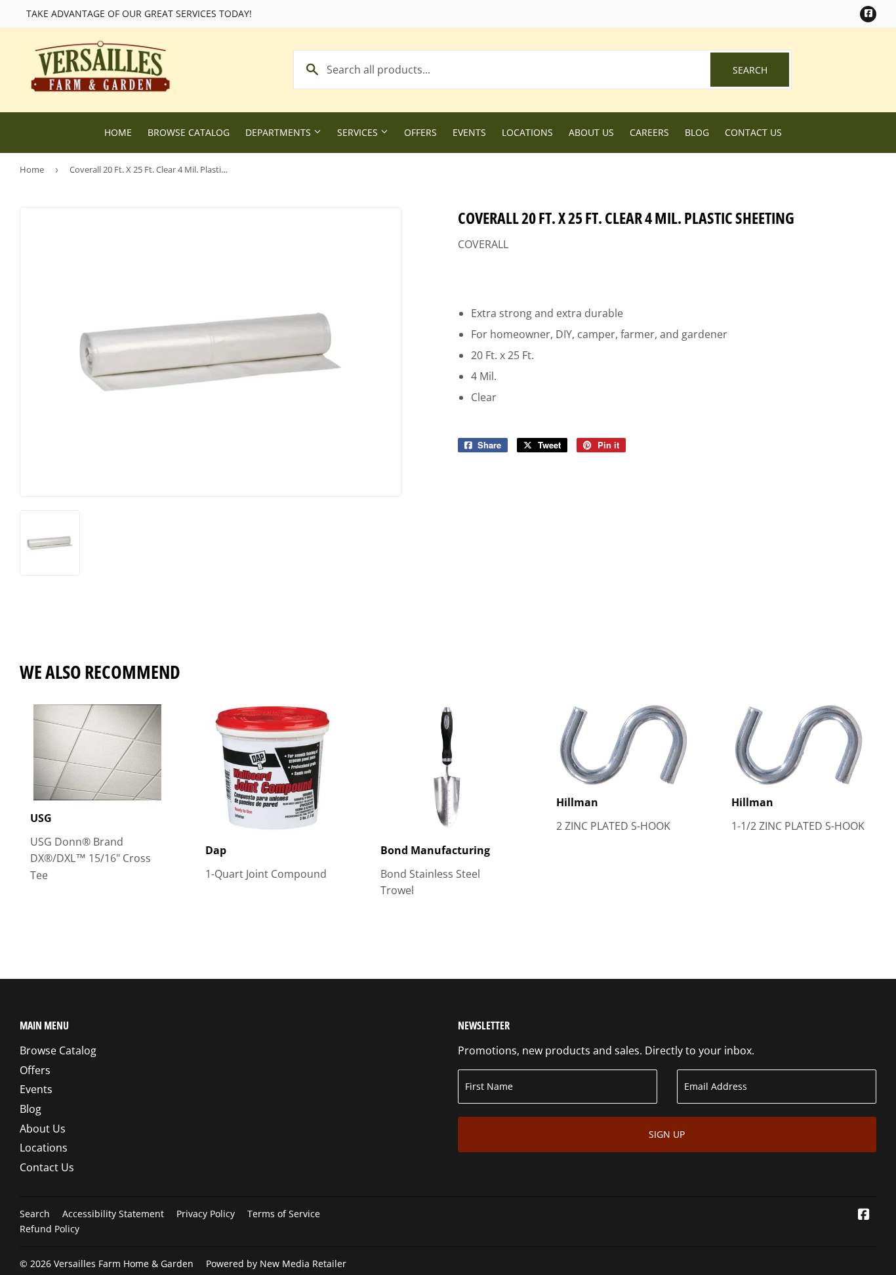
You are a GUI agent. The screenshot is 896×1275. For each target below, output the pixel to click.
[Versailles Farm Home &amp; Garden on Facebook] (864, 1215)
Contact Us (753, 132)
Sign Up (667, 1134)
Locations (527, 132)
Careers (649, 132)
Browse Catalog (189, 132)
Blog (697, 132)
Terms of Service (283, 1213)
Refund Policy (49, 1228)
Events (469, 132)
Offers (420, 132)
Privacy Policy (205, 1213)
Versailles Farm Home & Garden (123, 1263)
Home (118, 132)
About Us (591, 132)
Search (761, 70)
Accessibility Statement (113, 1213)
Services (358, 132)
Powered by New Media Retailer (276, 1263)
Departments (279, 132)
